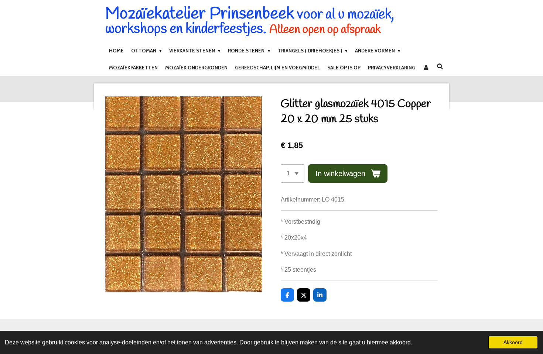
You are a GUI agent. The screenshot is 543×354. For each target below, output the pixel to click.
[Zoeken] (440, 66)
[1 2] (292, 173)
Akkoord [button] (513, 342)
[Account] (426, 67)
